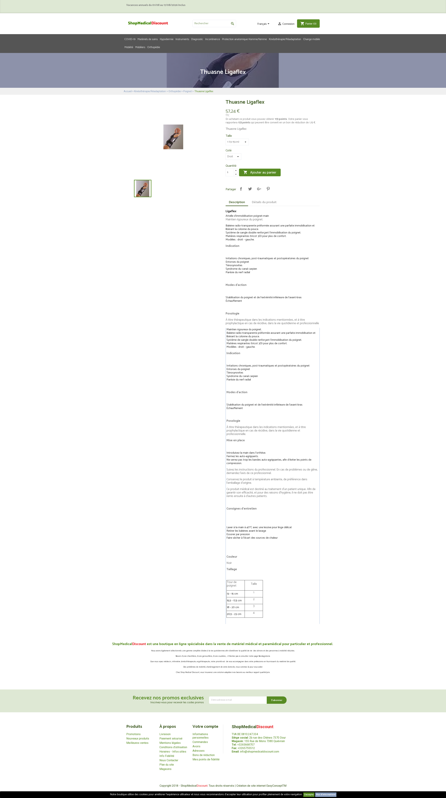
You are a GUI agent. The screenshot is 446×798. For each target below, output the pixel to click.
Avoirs (196, 746)
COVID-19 (129, 39)
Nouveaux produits (137, 738)
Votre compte (205, 726)
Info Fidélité (166, 756)
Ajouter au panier (259, 172)
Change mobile (311, 39)
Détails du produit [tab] (264, 202)
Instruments (182, 39)
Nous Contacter (168, 760)
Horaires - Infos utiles (172, 751)
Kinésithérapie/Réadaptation (285, 39)
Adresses (199, 750)
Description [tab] (237, 202)
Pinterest (268, 188)
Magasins (165, 769)
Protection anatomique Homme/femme (244, 39)
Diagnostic (197, 39)
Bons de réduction (204, 755)
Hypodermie (166, 39)
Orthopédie (153, 47)
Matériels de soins (147, 39)
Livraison (165, 734)
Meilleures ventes (137, 743)
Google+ (259, 188)
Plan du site (166, 764)
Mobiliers (140, 47)
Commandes (200, 742)
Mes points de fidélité (206, 759)
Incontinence (212, 39)
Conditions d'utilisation (173, 747)
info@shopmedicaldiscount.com (259, 751)
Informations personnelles (201, 736)
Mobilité (128, 47)
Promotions (133, 734)
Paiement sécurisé (170, 738)
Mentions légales (170, 743)
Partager (240, 188)
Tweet (250, 188)
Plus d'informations (326, 794)
